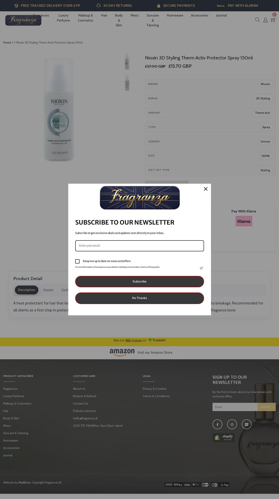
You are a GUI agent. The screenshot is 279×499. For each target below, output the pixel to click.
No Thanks (139, 298)
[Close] (206, 189)
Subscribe (139, 281)
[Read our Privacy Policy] (201, 268)
